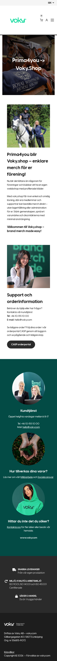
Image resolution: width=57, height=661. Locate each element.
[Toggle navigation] (52, 20)
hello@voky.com (31, 427)
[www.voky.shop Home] (18, 20)
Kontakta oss (14, 527)
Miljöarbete (27, 477)
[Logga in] (46, 20)
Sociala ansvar (45, 477)
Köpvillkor (9, 652)
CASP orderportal (21, 344)
